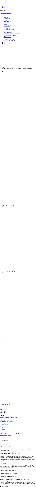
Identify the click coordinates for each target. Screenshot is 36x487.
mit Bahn (4, 420)
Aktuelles (3, 4)
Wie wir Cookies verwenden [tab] (4, 440)
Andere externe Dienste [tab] (3, 463)
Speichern (6, 481)
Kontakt (3, 8)
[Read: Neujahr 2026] (2, 339)
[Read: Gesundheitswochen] (2, 272)
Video (2, 6)
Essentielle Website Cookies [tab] (4, 448)
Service (3, 5)
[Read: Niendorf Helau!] (2, 73)
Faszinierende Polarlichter (5, 271)
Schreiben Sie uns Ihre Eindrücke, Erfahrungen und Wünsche (8, 417)
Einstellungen (6, 435)
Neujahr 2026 (4, 404)
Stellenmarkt (3, 7)
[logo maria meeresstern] (5, 13)
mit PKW (1, 420)
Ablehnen (9, 435)
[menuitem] (19, 4)
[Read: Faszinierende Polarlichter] (2, 206)
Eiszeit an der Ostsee (5, 205)
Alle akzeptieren (2, 435)
